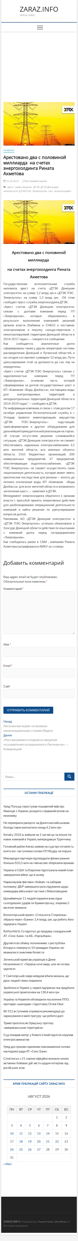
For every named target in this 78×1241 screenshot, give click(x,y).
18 (21, 1141)
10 (12, 1133)
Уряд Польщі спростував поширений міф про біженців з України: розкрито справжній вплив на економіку (36, 810)
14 (48, 1133)
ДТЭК (36, 187)
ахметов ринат (23, 187)
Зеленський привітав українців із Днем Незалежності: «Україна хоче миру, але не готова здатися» (36, 964)
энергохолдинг (62, 191)
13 (39, 1133)
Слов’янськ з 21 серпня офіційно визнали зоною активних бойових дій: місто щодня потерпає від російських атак (36, 1063)
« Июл (7, 1164)
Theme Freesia (45, 1221)
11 (21, 1133)
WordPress (61, 1221)
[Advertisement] (39, 62)
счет (50, 191)
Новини (8, 150)
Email (8, 665)
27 (39, 1149)
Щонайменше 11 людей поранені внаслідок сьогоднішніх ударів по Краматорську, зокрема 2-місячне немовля (36, 902)
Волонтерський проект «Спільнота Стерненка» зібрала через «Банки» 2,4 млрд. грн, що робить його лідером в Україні (38, 919)
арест (10, 187)
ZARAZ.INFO (39, 9)
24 (12, 1149)
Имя (7, 644)
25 (21, 1149)
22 (57, 1141)
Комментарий (13, 588)
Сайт (6, 686)
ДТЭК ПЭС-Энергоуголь (33, 191)
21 (48, 1141)
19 (30, 1141)
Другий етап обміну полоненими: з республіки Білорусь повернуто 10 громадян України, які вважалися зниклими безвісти (34, 947)
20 (39, 1141)
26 (30, 1149)
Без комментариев (36, 181)
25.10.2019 (12, 181)
